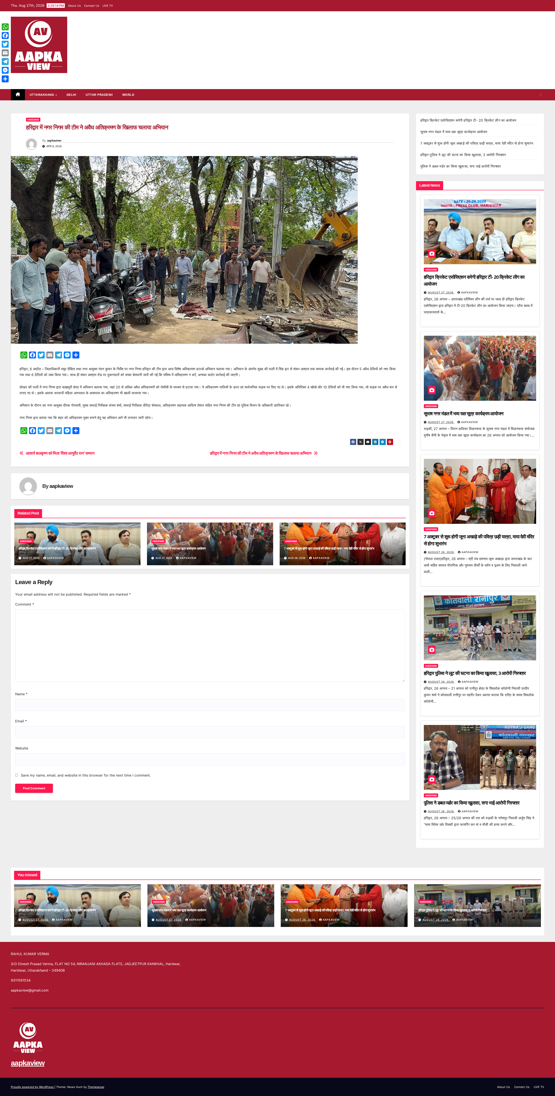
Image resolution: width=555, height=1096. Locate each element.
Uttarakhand (42, 94)
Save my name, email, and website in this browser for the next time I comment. (86, 775)
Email (21, 721)
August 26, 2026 (441, 552)
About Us (74, 5)
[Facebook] (5, 35)
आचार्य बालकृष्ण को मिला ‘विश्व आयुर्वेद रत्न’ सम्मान (60, 453)
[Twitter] (5, 44)
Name (21, 694)
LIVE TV (108, 5)
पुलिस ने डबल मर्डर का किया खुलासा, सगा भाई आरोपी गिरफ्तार (460, 166)
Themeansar (96, 1087)
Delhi (71, 94)
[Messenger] (5, 70)
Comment (24, 604)
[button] (540, 95)
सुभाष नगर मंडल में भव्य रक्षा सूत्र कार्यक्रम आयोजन (178, 548)
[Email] (5, 53)
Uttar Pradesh (99, 94)
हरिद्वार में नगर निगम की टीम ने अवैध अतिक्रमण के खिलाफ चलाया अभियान (261, 453)
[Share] (5, 79)
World (128, 94)
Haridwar (33, 119)
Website (21, 748)
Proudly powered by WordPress (32, 1087)
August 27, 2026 (441, 292)
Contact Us (91, 5)
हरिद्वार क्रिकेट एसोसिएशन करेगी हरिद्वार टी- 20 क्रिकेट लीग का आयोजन (57, 548)
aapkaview (27, 78)
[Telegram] (5, 61)
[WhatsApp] (5, 27)
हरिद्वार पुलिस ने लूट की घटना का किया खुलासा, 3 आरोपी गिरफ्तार (463, 155)
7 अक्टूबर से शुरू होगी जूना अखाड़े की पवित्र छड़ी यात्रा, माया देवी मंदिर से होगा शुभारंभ (329, 548)
